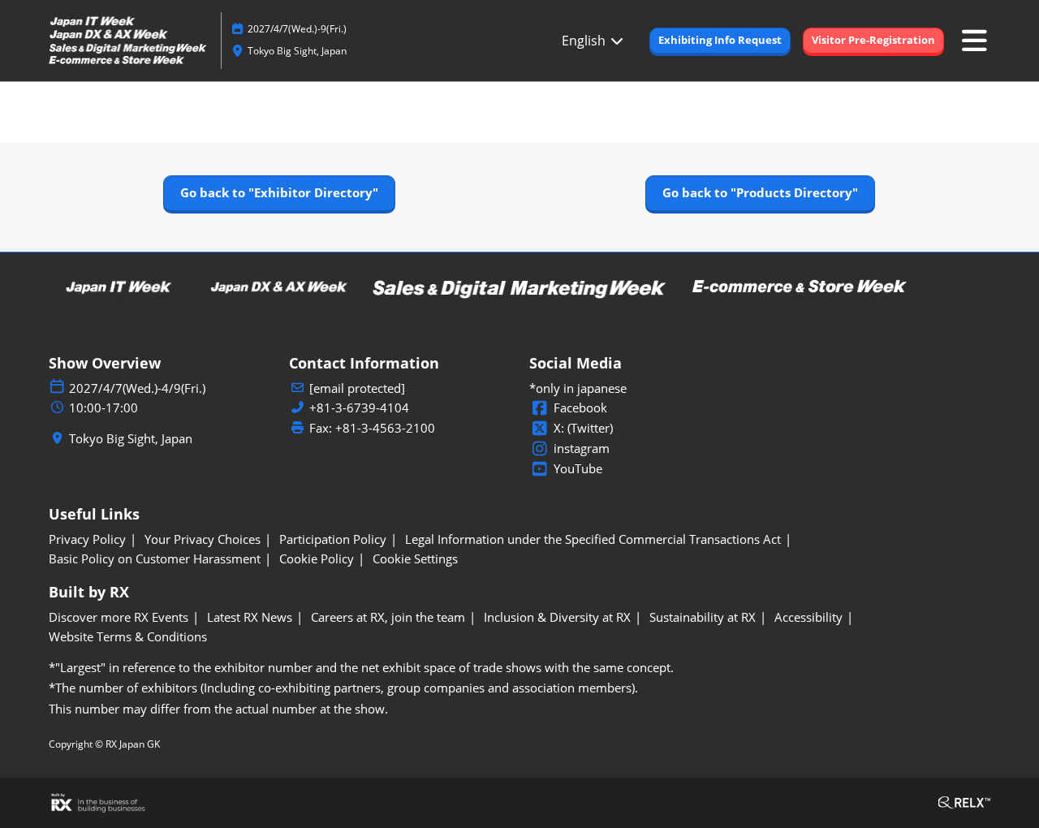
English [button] (585, 41)
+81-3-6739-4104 (359, 408)
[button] (720, 41)
